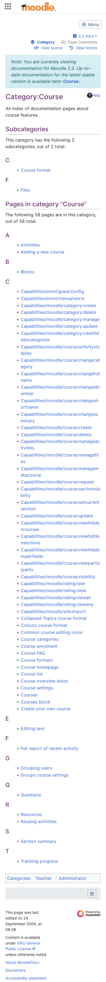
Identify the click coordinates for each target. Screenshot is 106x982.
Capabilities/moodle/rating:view (53, 590)
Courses (29, 695)
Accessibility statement (25, 978)
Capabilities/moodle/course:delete (56, 434)
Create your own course (45, 708)
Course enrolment (39, 646)
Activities (30, 245)
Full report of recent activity (50, 748)
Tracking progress (39, 861)
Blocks (27, 271)
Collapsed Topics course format (54, 618)
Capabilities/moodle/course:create (56, 427)
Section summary (38, 841)
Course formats (37, 660)
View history (86, 47)
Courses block (35, 702)
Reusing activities (39, 821)
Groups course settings (44, 775)
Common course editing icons (51, 632)
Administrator (72, 878)
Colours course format (44, 625)
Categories (18, 878)
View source (52, 47)
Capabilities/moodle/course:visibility (58, 576)
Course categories (39, 639)
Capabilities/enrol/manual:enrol (53, 298)
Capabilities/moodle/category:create (58, 305)
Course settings (37, 687)
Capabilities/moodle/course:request (57, 481)
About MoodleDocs (22, 962)
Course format (36, 170)
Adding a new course (42, 252)
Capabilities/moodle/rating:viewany (57, 604)
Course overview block (44, 681)
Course (71, 81)
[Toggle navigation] (7, 7)
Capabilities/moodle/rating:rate (53, 583)
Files (25, 190)
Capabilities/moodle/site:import (53, 611)
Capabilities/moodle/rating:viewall (56, 597)
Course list (32, 674)
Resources (31, 814)
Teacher (43, 878)
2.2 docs (85, 36)
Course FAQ (33, 653)
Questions (31, 795)
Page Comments (82, 42)
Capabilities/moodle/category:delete (58, 312)
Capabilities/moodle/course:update (57, 515)
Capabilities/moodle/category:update (59, 326)
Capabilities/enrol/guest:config (52, 291)
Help (96, 95)
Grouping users (36, 768)
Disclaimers (15, 970)
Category (46, 42)
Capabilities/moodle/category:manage (60, 319)
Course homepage (39, 667)
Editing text (33, 728)
